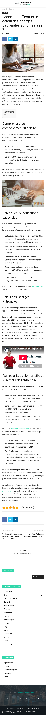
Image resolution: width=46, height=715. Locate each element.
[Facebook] (4, 39)
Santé (6, 641)
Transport (7, 648)
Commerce (8, 591)
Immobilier (8, 612)
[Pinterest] (26, 698)
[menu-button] (3, 3)
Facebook (7, 673)
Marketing (7, 630)
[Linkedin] (15, 39)
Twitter (6, 677)
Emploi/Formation (11, 598)
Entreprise (7, 602)
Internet (7, 623)
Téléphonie (8, 644)
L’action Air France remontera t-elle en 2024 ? (33, 535)
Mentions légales (10, 670)
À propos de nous (10, 663)
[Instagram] (13, 698)
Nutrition (7, 637)
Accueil (4, 9)
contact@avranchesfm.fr (26, 692)
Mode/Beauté (9, 634)
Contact (7, 666)
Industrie (7, 616)
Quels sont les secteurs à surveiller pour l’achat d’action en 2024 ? (12, 536)
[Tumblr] (32, 698)
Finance (11, 9)
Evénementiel (9, 605)
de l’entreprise (38, 287)
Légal (6, 627)
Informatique (9, 619)
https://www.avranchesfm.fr (23, 553)
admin (6, 33)
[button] (43, 3)
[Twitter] (10, 39)
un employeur (8, 491)
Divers (6, 595)
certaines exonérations (20, 428)
